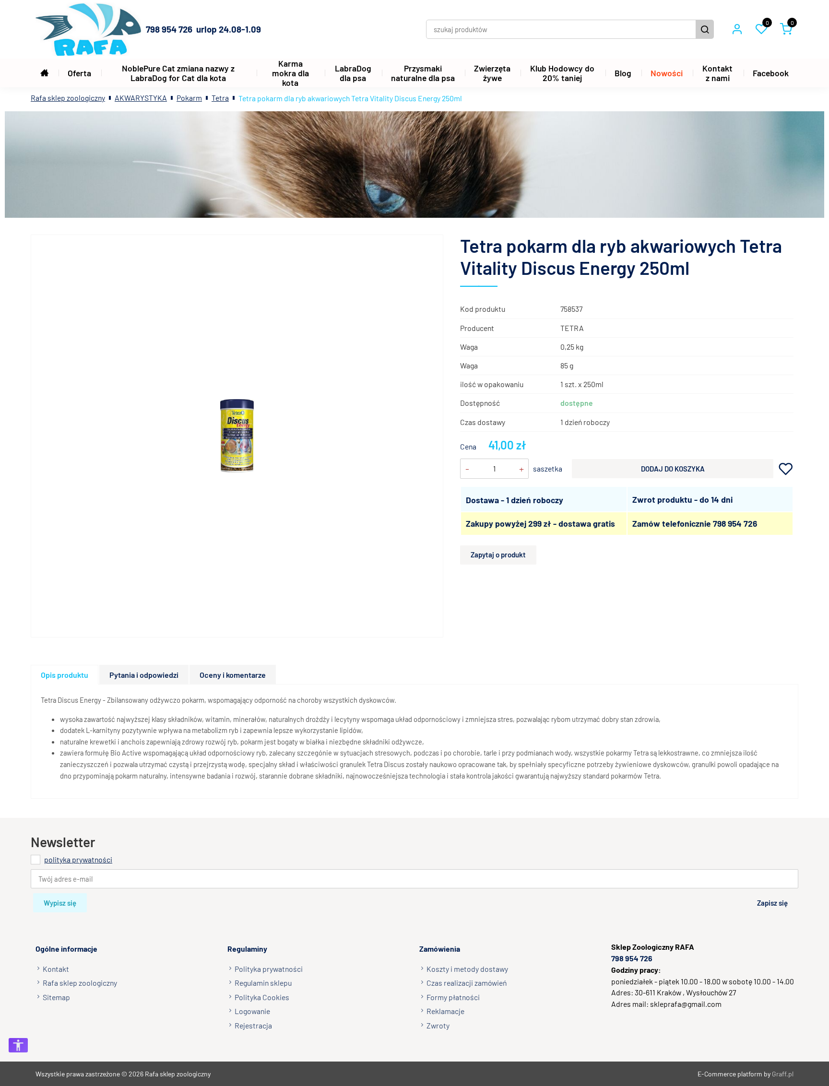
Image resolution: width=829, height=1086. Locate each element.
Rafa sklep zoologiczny (68, 97)
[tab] (65, 675)
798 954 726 (735, 523)
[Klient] (736, 29)
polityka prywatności (78, 859)
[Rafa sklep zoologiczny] (88, 29)
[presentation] (64, 675)
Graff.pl (782, 1074)
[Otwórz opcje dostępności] (18, 1045)
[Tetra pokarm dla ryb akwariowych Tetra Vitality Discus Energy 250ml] (237, 435)
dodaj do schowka (785, 468)
